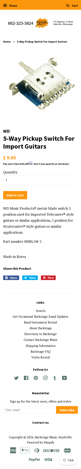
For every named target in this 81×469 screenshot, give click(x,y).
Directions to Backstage (40, 334)
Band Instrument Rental (40, 322)
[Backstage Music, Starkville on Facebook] (26, 379)
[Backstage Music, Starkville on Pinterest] (35, 379)
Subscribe (67, 410)
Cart (74, 5)
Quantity (10, 172)
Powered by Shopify (40, 442)
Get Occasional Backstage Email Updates (40, 317)
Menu (12, 5)
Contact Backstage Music (41, 340)
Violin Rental (40, 357)
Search (40, 311)
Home (7, 41)
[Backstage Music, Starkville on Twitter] (16, 379)
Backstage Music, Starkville (53, 437)
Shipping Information (40, 346)
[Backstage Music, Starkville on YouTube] (64, 379)
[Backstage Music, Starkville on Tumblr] (55, 379)
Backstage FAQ (41, 352)
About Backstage (40, 328)
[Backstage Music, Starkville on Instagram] (45, 379)
